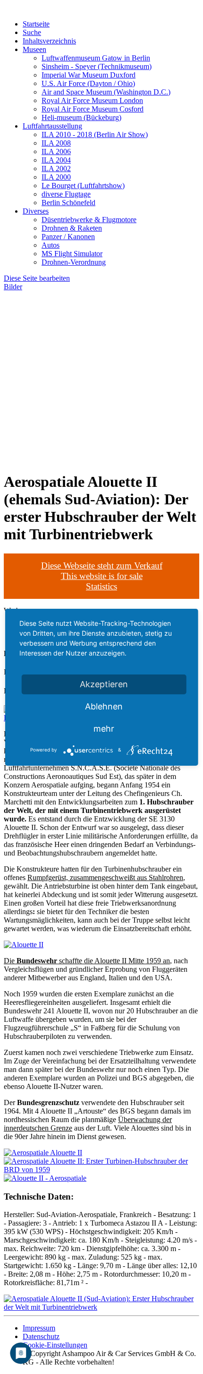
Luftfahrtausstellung (52, 126)
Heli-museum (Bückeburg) (81, 117)
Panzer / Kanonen (68, 237)
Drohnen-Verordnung (74, 262)
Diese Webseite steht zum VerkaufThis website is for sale (101, 571)
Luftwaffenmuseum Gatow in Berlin (96, 58)
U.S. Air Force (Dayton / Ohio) (88, 83)
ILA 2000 (56, 177)
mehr (103, 729)
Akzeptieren (104, 684)
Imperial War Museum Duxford (88, 75)
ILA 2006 (56, 151)
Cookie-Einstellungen (55, 1345)
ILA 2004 (56, 160)
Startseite (36, 24)
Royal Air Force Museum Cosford (93, 109)
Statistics (101, 586)
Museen (34, 49)
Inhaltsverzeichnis (49, 41)
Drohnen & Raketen (72, 228)
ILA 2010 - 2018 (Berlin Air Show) (95, 134)
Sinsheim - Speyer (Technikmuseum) (97, 66)
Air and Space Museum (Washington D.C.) (106, 92)
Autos (50, 245)
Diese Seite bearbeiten (37, 278)
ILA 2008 (56, 143)
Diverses (36, 211)
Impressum (39, 1328)
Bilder (13, 287)
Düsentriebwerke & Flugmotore (89, 220)
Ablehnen (104, 706)
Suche (32, 32)
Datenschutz (41, 1336)
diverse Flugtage (66, 194)
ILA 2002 (56, 168)
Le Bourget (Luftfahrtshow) (83, 185)
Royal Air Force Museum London (92, 100)
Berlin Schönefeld (68, 203)
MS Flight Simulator (72, 254)
